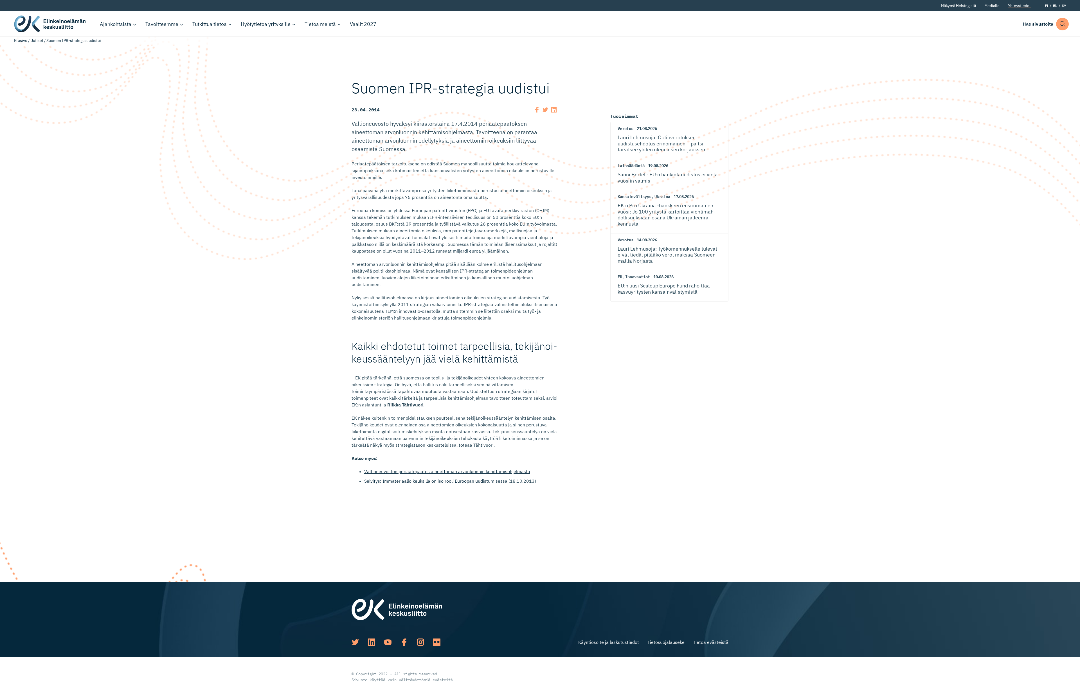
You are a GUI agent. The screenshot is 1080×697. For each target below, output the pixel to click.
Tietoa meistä (320, 24)
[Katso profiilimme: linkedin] (371, 642)
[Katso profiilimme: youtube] (387, 642)
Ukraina (662, 196)
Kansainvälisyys (634, 196)
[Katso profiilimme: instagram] (420, 642)
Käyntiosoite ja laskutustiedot (608, 642)
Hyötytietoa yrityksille (266, 24)
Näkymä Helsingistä (958, 5)
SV (1064, 5)
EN (1055, 5)
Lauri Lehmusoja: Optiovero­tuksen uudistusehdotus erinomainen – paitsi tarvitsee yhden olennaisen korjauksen (661, 143)
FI (1046, 5)
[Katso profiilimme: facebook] (404, 642)
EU (620, 276)
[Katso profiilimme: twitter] (355, 642)
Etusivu (20, 40)
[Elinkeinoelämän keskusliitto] (397, 609)
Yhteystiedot (1019, 5)
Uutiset (36, 40)
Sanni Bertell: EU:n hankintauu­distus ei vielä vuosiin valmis (668, 177)
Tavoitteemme (161, 24)
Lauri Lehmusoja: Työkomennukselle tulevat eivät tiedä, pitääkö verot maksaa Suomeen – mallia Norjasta (669, 255)
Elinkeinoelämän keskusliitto (50, 23)
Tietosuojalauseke (666, 642)
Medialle (992, 5)
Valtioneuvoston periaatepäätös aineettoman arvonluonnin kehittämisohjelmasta (447, 471)
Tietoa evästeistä (710, 642)
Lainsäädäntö (631, 165)
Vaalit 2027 (363, 24)
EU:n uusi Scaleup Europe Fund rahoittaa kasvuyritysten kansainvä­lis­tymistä (664, 288)
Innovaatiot (637, 276)
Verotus (625, 128)
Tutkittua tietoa (209, 24)
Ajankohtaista (115, 24)
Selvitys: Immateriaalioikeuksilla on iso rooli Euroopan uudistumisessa (435, 481)
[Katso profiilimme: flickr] (436, 642)
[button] (1062, 24)
